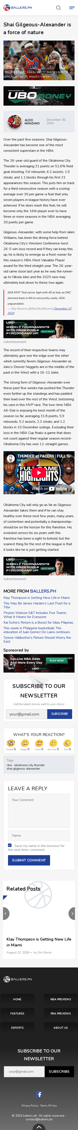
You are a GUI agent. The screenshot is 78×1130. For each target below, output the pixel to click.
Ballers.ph (43, 591)
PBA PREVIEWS (61, 1013)
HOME (17, 999)
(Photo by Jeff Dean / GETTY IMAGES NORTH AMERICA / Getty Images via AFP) (36, 74)
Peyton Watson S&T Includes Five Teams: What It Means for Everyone (35, 614)
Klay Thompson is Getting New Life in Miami (36, 597)
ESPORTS (17, 1028)
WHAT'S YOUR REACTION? (39, 734)
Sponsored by (16, 650)
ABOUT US (61, 1028)
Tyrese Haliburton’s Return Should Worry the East (37, 639)
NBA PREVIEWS (60, 999)
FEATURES (17, 1013)
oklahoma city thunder (29, 765)
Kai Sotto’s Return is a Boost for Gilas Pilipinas (38, 622)
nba (9, 765)
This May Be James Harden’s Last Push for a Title (36, 605)
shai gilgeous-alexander (23, 769)
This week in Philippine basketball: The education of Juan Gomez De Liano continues (36, 630)
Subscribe (59, 1071)
